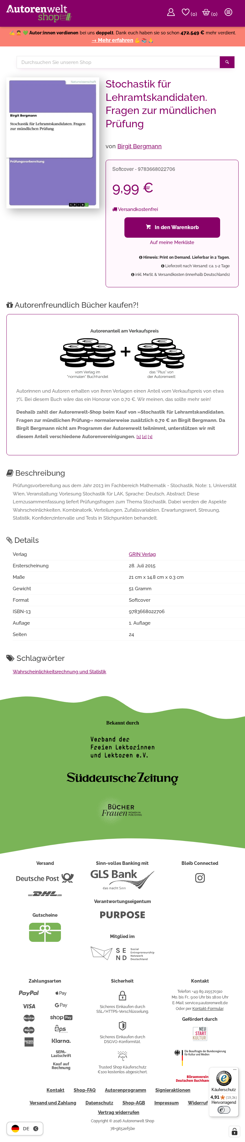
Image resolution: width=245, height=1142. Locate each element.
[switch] (224, 1110)
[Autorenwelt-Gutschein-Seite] (45, 940)
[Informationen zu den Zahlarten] (29, 996)
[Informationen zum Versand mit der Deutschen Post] (45, 880)
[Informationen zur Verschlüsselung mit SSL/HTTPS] (122, 998)
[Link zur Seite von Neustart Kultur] (200, 1040)
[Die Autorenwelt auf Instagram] (200, 880)
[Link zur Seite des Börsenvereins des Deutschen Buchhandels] (200, 1080)
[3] (150, 436)
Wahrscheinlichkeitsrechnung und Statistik (59, 672)
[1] (139, 436)
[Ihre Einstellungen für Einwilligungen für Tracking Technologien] (234, 1131)
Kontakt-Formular (207, 1008)
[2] (144, 436)
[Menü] (235, 1071)
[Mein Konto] (171, 13)
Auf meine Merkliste (172, 242)
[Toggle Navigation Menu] (228, 13)
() (193, 14)
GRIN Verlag (142, 554)
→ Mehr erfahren (112, 40)
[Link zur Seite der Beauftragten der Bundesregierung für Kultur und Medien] (200, 1070)
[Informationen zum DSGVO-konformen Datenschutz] (122, 1028)
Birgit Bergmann (139, 146)
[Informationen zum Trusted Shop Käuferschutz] (122, 1058)
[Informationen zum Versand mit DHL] (45, 896)
